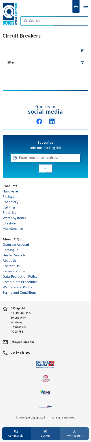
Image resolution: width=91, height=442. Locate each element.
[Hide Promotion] (76, 6)
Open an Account (16, 245)
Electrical (10, 213)
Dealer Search (14, 255)
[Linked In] (51, 121)
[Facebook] (39, 121)
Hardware (10, 191)
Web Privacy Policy (17, 287)
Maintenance (13, 229)
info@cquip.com (22, 342)
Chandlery (11, 202)
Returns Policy (14, 271)
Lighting (9, 207)
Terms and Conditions (19, 293)
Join (45, 168)
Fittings (8, 197)
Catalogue (11, 250)
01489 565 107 (20, 353)
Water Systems (14, 218)
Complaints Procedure (20, 282)
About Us (10, 261)
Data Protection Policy (20, 277)
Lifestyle (9, 223)
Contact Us (11, 266)
